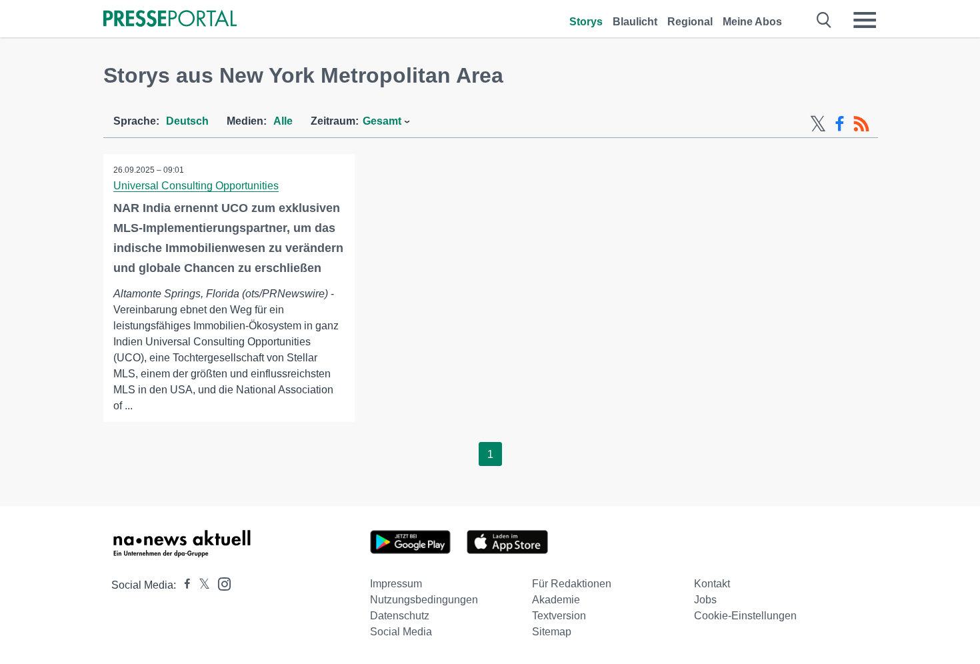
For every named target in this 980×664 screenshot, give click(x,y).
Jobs (705, 599)
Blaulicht (635, 21)
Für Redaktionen (571, 583)
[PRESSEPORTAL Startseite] (170, 19)
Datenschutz (399, 615)
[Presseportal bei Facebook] (183, 585)
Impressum (396, 583)
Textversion (559, 615)
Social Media (401, 631)
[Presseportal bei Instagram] (220, 583)
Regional (690, 21)
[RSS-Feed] (861, 124)
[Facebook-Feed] (840, 124)
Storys (586, 21)
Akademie (556, 599)
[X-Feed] (818, 124)
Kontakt (712, 583)
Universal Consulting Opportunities (196, 185)
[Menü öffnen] (865, 20)
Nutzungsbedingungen (424, 599)
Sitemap (551, 631)
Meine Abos (752, 21)
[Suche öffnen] (824, 20)
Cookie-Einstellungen (745, 615)
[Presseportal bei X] (200, 585)
